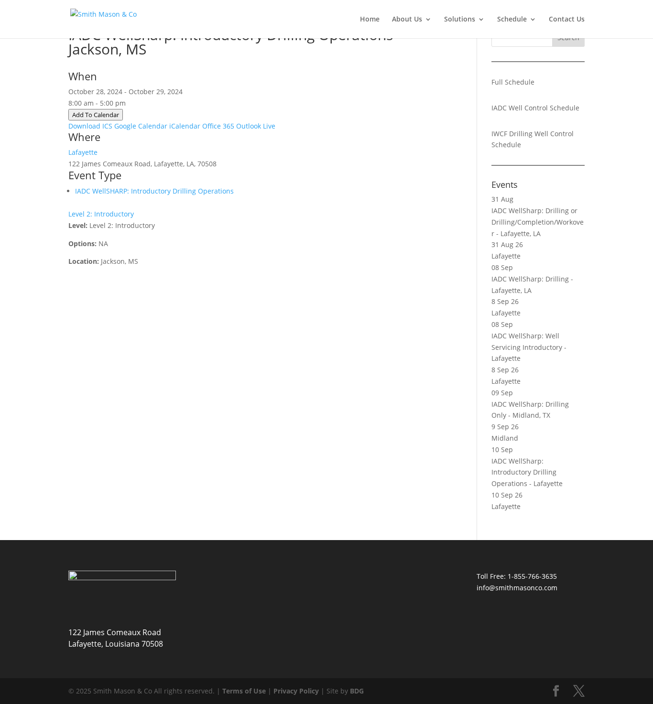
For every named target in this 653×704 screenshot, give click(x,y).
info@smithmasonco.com (517, 587)
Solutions (459, 19)
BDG (357, 690)
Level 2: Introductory (101, 213)
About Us (407, 19)
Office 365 (218, 125)
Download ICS (90, 125)
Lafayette (83, 152)
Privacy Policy (296, 690)
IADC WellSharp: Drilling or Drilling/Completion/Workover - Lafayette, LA (537, 222)
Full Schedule (512, 82)
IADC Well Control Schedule (535, 107)
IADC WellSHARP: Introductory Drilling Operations (154, 190)
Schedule (512, 19)
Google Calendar (140, 125)
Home (370, 19)
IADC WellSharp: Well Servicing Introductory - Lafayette (528, 347)
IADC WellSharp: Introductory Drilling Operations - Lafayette (527, 472)
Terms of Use (244, 690)
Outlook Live (255, 125)
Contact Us (567, 19)
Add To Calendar (95, 114)
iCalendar (184, 125)
